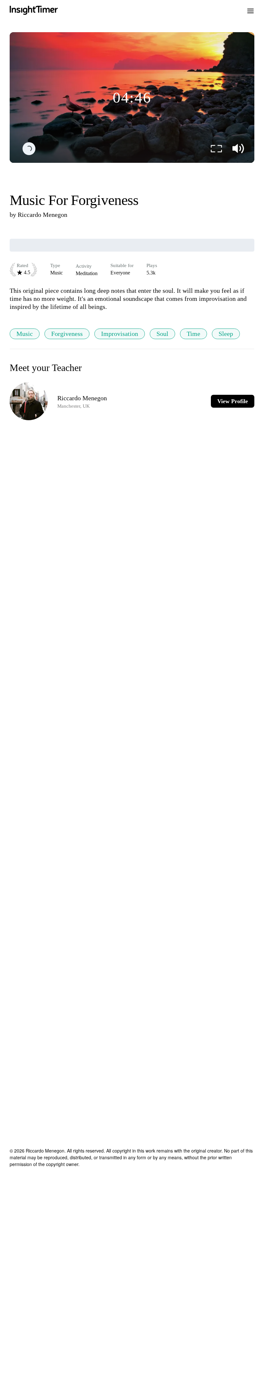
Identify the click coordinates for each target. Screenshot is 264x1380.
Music (24, 333)
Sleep (226, 333)
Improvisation (119, 333)
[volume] (238, 148)
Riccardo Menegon (42, 214)
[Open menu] (250, 10)
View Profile (232, 401)
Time (193, 333)
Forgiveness (67, 333)
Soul (162, 333)
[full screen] (216, 148)
